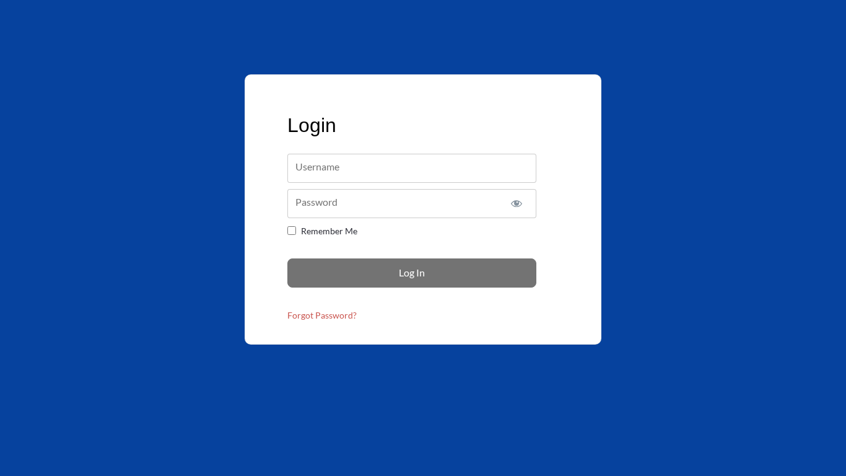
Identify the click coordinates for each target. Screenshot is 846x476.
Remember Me (329, 231)
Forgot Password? (322, 315)
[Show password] (516, 203)
